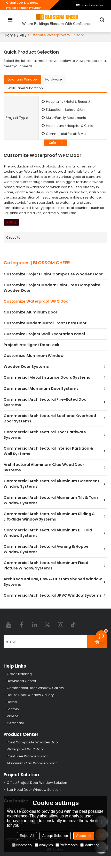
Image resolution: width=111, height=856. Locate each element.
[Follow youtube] (9, 624)
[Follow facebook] (22, 624)
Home (10, 35)
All (22, 35)
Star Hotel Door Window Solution (34, 789)
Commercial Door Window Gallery (35, 687)
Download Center (21, 680)
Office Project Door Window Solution (37, 782)
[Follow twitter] (47, 624)
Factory (13, 709)
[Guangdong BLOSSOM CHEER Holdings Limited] (57, 17)
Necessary (24, 845)
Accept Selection (55, 836)
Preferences (69, 845)
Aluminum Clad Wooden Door (32, 763)
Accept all (83, 836)
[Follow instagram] (60, 624)
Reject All (27, 836)
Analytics (46, 845)
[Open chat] (101, 636)
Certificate (15, 723)
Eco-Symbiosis (93, 5)
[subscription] (97, 641)
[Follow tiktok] (73, 624)
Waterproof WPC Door (25, 749)
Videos (13, 716)
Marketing (91, 845)
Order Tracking (19, 673)
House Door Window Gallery (30, 694)
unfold (53, 143)
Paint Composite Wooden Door (33, 742)
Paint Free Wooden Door (27, 756)
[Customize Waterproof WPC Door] (11, 222)
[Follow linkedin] (34, 624)
